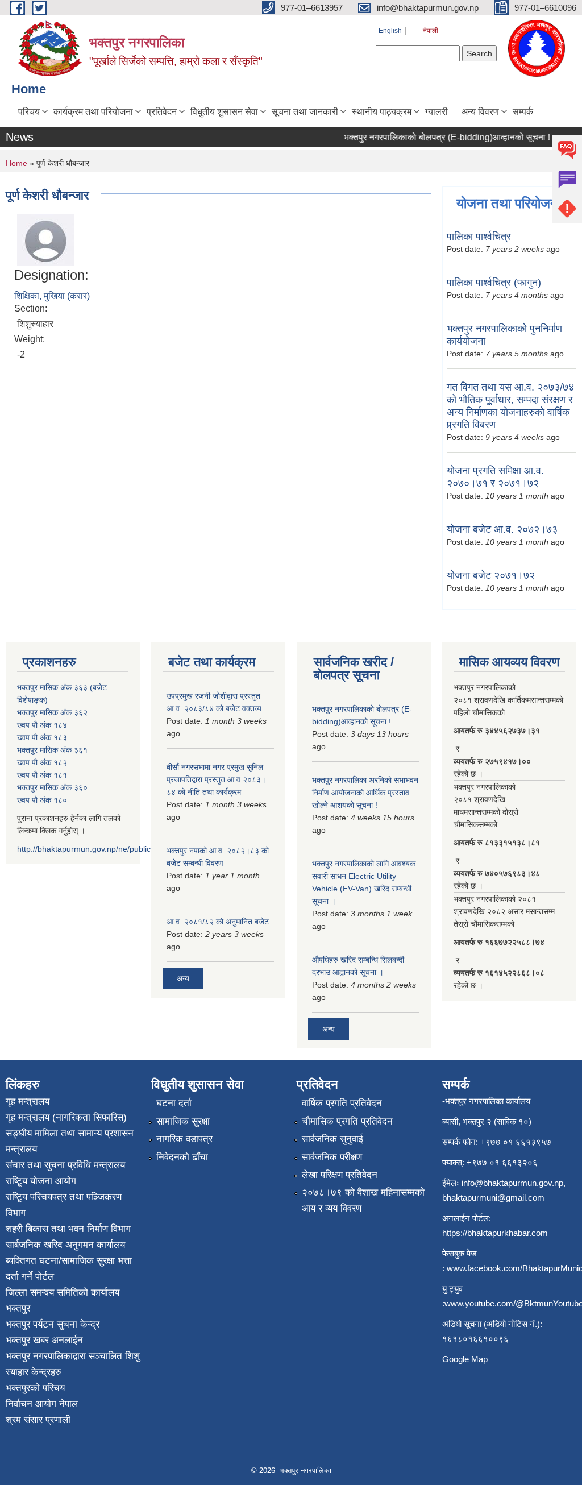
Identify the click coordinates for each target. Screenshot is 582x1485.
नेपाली (430, 31)
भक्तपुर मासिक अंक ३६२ (52, 712)
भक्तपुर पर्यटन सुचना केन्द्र (52, 1324)
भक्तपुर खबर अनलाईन (44, 1340)
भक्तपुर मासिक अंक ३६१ (52, 749)
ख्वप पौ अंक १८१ (42, 774)
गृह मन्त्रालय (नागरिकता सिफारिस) (66, 1117)
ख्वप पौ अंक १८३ (42, 737)
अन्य (183, 978)
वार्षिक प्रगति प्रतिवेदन (342, 1103)
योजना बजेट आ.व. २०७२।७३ (502, 529)
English (390, 31)
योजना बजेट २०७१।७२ (491, 575)
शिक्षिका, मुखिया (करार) (52, 296)
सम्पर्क (523, 112)
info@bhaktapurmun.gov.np (512, 1183)
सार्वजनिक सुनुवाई (332, 1139)
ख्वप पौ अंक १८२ (42, 762)
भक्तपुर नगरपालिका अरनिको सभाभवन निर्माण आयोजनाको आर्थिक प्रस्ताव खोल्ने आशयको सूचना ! (365, 792)
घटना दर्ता (174, 1103)
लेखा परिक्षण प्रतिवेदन (339, 1174)
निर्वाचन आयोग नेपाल (42, 1404)
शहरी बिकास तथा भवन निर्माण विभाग (68, 1228)
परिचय (29, 112)
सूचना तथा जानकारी (305, 112)
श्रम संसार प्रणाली (38, 1420)
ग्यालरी (436, 112)
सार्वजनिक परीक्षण (332, 1157)
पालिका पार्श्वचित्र (479, 236)
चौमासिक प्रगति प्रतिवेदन (347, 1121)
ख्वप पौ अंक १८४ (42, 724)
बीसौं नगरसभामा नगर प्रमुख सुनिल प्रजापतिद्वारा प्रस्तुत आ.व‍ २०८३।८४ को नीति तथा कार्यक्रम (216, 779)
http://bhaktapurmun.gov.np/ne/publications (94, 848)
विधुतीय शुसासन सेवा (224, 112)
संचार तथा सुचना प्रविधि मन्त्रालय (65, 1165)
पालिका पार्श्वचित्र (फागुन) (494, 282)
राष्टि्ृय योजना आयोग (41, 1181)
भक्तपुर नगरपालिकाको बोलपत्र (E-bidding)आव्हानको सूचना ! (437, 137)
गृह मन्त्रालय (27, 1101)
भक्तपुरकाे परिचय (35, 1388)
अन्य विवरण (480, 112)
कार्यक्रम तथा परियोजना (93, 112)
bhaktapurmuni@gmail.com (493, 1197)
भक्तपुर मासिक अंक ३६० (52, 787)
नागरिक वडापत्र (184, 1139)
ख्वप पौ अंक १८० (42, 799)
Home (16, 163)
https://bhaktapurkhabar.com (495, 1233)
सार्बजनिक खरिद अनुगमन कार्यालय (65, 1244)
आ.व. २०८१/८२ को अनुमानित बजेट (218, 921)
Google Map (465, 1359)
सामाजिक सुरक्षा (183, 1121)
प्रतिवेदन (162, 112)
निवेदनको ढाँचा (182, 1157)
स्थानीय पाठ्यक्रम (381, 112)
